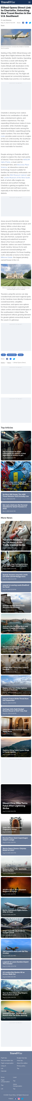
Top (18, 1068)
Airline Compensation (17, 1085)
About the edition (22, 1063)
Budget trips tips (22, 1058)
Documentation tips (7, 1060)
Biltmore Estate (6, 257)
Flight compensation (7, 1063)
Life (2, 1068)
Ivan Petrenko (7, 20)
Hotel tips (20, 1060)
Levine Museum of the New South (17, 178)
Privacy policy (21, 1066)
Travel (20, 354)
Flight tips (4, 1058)
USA (3, 354)
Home (3, 362)
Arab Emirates (12, 354)
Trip (14, 1081)
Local (14, 1077)
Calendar (3, 1071)
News (2, 25)
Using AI (3, 1066)
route (3, 136)
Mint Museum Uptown (18, 175)
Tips (2, 1085)
